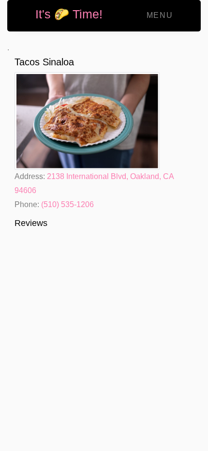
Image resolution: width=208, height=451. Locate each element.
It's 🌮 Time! (69, 14)
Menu (160, 15)
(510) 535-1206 (67, 204)
